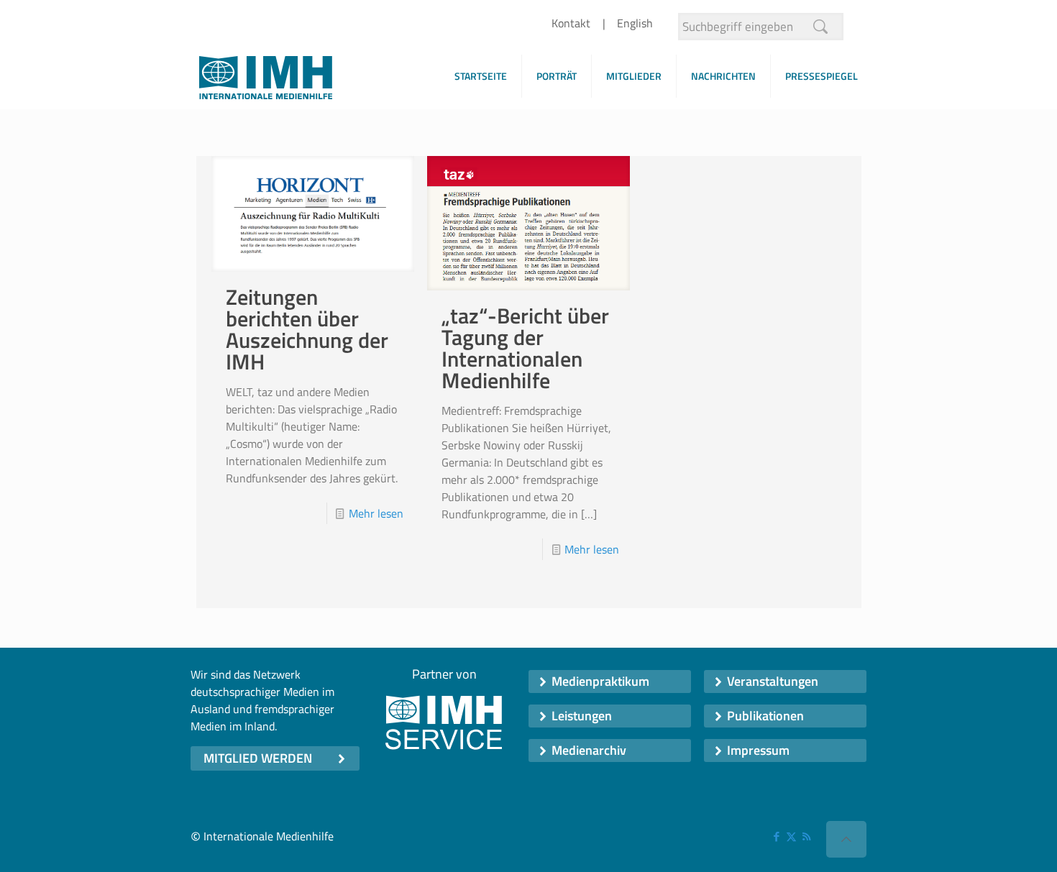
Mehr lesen (376, 513)
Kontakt (571, 23)
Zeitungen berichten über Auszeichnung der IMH (307, 329)
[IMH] (265, 82)
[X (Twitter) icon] (791, 836)
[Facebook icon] (776, 836)
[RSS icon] (806, 836)
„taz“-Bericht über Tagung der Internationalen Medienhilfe (525, 348)
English (635, 23)
